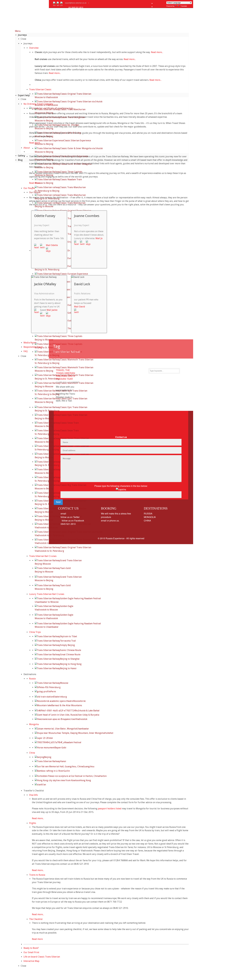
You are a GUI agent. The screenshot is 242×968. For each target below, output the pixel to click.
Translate (184, 6)
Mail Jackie (52, 310)
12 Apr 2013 (61, 382)
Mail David (79, 306)
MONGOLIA (150, 517)
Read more (37, 939)
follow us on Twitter (70, 517)
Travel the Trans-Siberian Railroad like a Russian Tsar (65, 374)
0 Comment (74, 382)
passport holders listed (110, 808)
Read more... (157, 52)
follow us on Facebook (72, 520)
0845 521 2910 (68, 523)
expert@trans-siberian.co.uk (75, 3)
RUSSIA (148, 513)
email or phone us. (110, 520)
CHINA (147, 520)
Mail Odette (52, 245)
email (63, 513)
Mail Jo (99, 238)
